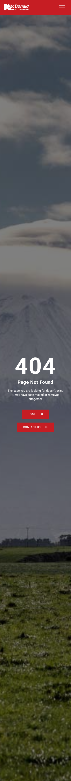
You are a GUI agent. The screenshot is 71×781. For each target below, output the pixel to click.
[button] (61, 7)
